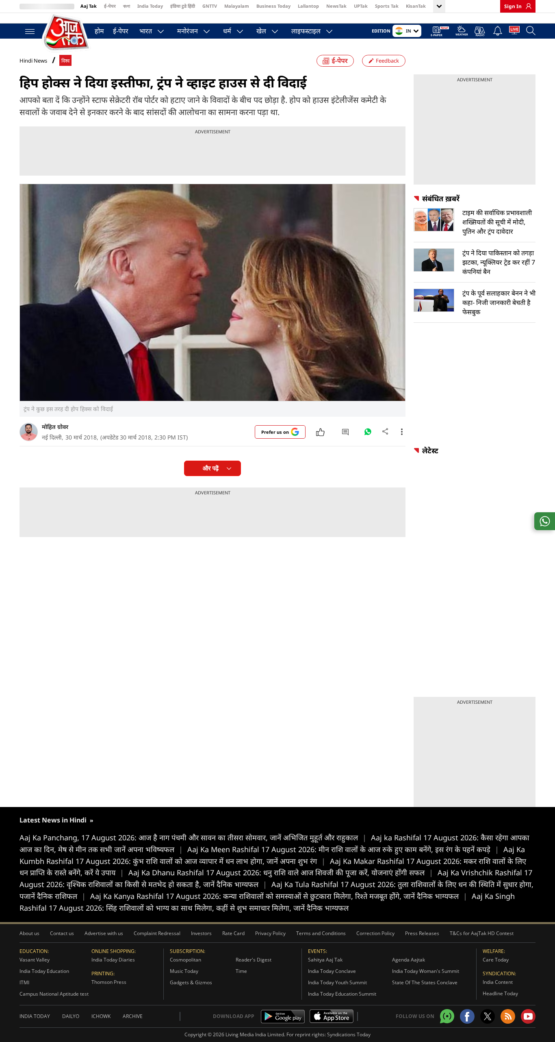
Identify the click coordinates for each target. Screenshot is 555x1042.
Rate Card (233, 933)
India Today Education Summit (342, 993)
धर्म (227, 30)
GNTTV (209, 6)
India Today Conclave (332, 971)
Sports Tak (387, 6)
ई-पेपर (110, 6)
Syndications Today (349, 1034)
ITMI (24, 982)
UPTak (361, 6)
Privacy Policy (270, 933)
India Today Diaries (113, 959)
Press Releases (422, 933)
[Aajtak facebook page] (467, 1016)
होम (99, 30)
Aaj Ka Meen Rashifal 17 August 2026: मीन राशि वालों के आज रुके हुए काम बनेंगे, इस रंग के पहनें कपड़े (343, 849)
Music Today (184, 971)
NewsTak (336, 6)
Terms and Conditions (321, 933)
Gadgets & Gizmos (191, 982)
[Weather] (461, 32)
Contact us (62, 933)
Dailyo (70, 1016)
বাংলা (126, 6)
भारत (145, 30)
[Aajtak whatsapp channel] (447, 1016)
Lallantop (308, 6)
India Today (150, 6)
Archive (133, 1016)
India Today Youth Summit (337, 982)
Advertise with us (104, 933)
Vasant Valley (35, 959)
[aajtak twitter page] (487, 1016)
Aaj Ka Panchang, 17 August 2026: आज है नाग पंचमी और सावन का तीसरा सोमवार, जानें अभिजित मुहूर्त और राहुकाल (193, 837)
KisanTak (416, 6)
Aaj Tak (88, 6)
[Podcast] (480, 31)
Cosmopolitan (185, 959)
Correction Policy (375, 933)
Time (241, 971)
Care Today (496, 959)
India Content (498, 982)
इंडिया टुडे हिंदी (182, 6)
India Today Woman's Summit (425, 971)
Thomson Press (108, 982)
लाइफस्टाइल (306, 30)
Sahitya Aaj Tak (325, 959)
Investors (201, 933)
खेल (261, 30)
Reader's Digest (253, 959)
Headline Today (500, 993)
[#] (367, 434)
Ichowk (101, 1016)
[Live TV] (514, 31)
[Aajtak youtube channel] (528, 1016)
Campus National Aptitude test (54, 993)
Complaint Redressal (157, 933)
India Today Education (44, 971)
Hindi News (33, 60)
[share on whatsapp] (544, 521)
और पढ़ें (211, 468)
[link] (526, 6)
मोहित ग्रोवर (55, 427)
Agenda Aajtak (408, 959)
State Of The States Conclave (424, 982)
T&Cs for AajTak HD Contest (482, 933)
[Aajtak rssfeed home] (508, 1016)
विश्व (65, 61)
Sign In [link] (513, 6)
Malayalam (236, 6)
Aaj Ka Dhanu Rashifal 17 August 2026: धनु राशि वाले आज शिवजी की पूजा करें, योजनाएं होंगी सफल (280, 872)
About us (29, 933)
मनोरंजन (187, 30)
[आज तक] (66, 32)
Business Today (273, 6)
